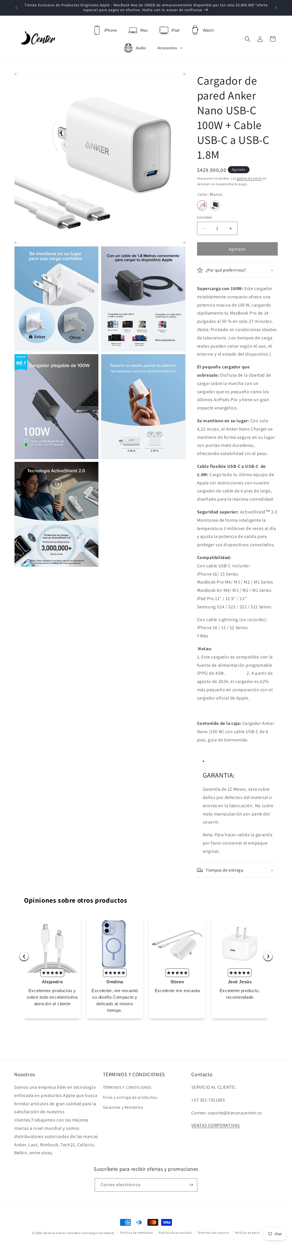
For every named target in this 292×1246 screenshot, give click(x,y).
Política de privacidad (175, 1233)
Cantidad (204, 217)
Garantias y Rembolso (123, 1107)
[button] (247, 39)
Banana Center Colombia (62, 1233)
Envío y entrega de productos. (130, 1097)
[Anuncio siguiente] (275, 7)
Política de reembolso (136, 1233)
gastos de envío (249, 178)
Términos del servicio (213, 1233)
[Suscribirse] (190, 1185)
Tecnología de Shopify (98, 1233)
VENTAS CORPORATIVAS (215, 1125)
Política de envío (247, 1233)
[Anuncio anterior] (16, 7)
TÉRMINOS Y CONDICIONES (127, 1087)
